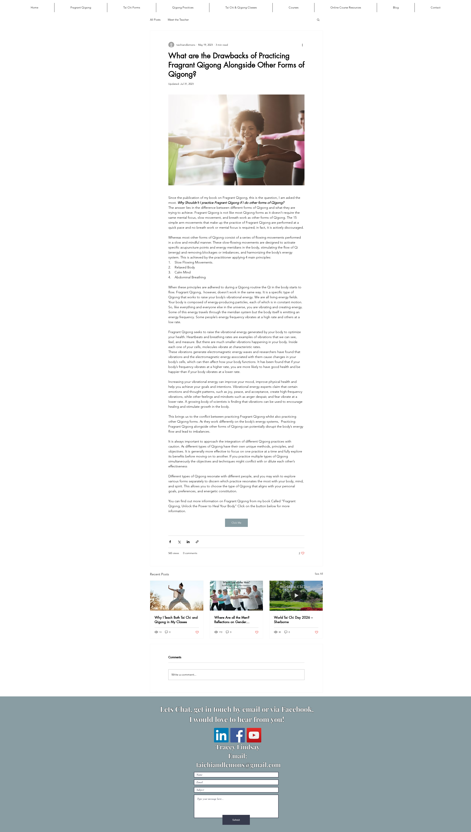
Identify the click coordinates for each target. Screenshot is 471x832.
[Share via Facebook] (170, 541)
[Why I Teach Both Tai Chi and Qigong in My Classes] (176, 596)
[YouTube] (254, 735)
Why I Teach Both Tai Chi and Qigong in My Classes (176, 619)
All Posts (155, 19)
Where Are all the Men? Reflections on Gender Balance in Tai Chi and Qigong (231, 619)
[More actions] (302, 45)
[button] (318, 19)
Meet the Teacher (178, 19)
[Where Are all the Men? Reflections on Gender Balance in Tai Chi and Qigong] (236, 596)
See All (319, 573)
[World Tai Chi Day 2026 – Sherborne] (296, 596)
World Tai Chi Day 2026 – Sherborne (293, 619)
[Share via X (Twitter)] (179, 541)
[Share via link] (197, 541)
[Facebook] (237, 735)
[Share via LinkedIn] (188, 541)
